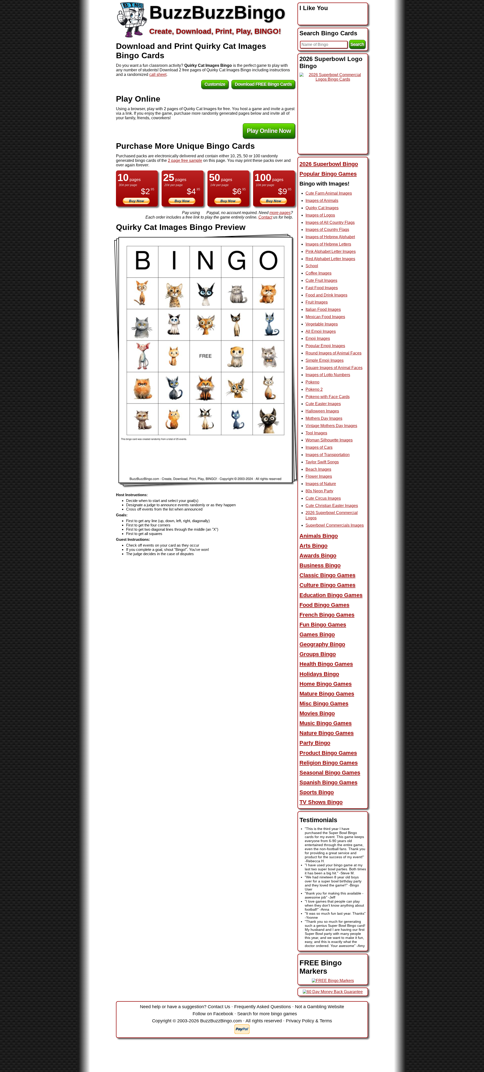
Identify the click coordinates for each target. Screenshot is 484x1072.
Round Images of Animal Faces (333, 353)
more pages (280, 213)
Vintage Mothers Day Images (331, 426)
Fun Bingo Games (322, 624)
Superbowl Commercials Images (335, 525)
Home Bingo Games (325, 684)
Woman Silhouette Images (329, 440)
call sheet (157, 74)
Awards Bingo (317, 555)
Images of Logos (320, 215)
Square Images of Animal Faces (334, 368)
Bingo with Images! (324, 184)
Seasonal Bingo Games (329, 772)
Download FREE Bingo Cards (263, 84)
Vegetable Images (322, 324)
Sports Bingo (316, 792)
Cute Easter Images (323, 404)
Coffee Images (318, 273)
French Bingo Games (326, 615)
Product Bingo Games (328, 753)
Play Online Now (269, 130)
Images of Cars (319, 447)
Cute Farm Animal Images (329, 193)
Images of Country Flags (327, 229)
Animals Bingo (318, 536)
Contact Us (219, 1006)
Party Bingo (314, 743)
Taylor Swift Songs (322, 462)
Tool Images (316, 433)
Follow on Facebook (213, 1013)
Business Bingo (320, 565)
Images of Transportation (328, 455)
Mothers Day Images (324, 418)
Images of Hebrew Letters (328, 244)
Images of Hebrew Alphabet (330, 237)
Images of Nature (321, 484)
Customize (214, 84)
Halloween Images (322, 411)
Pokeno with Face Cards (328, 397)
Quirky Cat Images (322, 208)
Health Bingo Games (326, 664)
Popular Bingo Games (328, 174)
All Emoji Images (321, 331)
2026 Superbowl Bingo (328, 164)
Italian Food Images (323, 309)
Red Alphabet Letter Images (330, 259)
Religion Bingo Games (328, 763)
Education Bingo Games (330, 595)
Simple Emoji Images (325, 360)
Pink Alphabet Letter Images (331, 251)
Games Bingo (317, 634)
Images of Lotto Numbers (328, 375)
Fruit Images (317, 302)
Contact (265, 217)
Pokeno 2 (314, 389)
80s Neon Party (319, 491)
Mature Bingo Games (326, 694)
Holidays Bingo (319, 674)
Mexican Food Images (325, 317)
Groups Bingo (317, 654)
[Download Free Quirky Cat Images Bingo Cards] (205, 360)
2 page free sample (185, 160)
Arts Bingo (313, 546)
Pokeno (312, 382)
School (312, 266)
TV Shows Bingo (321, 802)
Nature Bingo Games (326, 733)
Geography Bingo (322, 644)
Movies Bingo (317, 713)
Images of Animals (322, 200)
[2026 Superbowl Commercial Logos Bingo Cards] (332, 79)
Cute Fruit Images (321, 280)
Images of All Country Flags (330, 222)
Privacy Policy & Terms (309, 1020)
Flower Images (319, 476)
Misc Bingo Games (323, 703)
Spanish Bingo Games (328, 782)
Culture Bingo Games (327, 585)
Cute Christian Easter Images (332, 505)
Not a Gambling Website (319, 1006)
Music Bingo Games (325, 723)
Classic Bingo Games (327, 575)
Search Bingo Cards (328, 33)
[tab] (332, 164)
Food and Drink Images (326, 295)
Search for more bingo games (267, 1013)
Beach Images (318, 469)
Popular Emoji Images (325, 346)
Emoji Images (318, 338)
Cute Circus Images (323, 498)
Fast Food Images (322, 288)
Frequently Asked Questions (262, 1006)
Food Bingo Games (324, 605)
